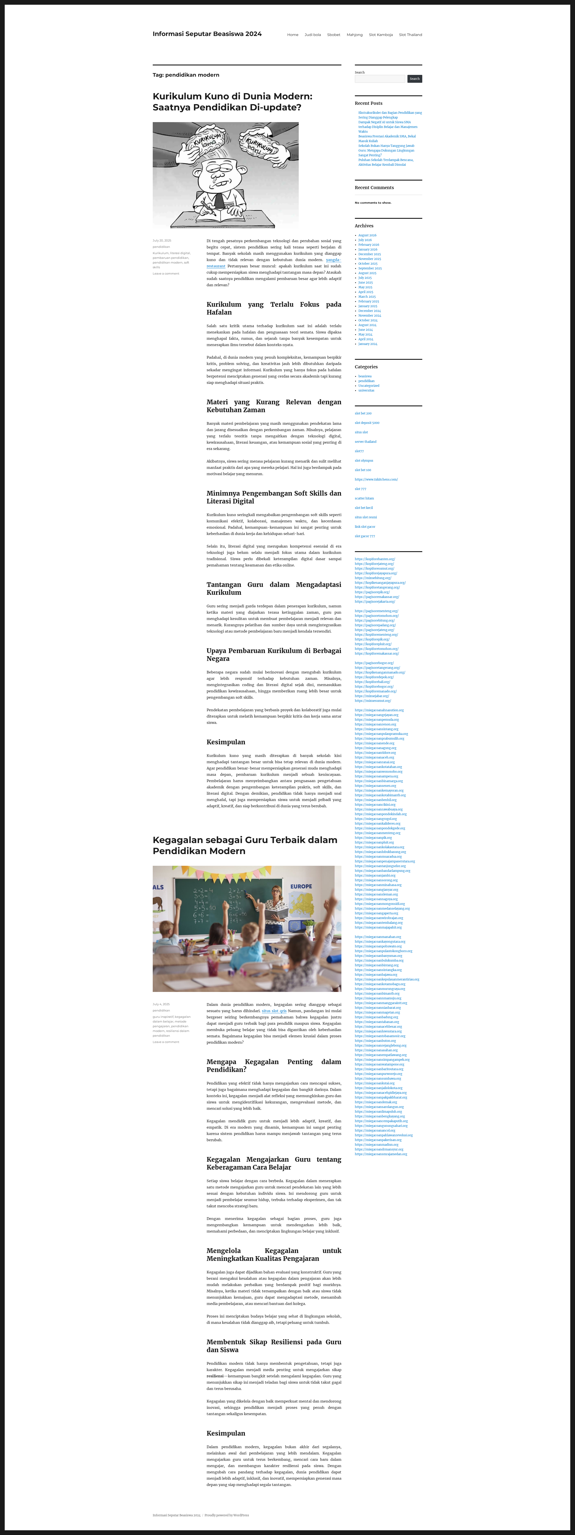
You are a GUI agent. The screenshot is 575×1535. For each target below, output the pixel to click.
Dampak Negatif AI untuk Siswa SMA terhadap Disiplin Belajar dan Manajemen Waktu (388, 127)
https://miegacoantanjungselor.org (380, 866)
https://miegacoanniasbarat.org (378, 1008)
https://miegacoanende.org (374, 743)
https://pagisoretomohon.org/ (377, 616)
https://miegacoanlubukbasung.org (380, 852)
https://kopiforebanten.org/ (375, 559)
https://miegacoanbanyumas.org (378, 956)
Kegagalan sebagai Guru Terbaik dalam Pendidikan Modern (245, 845)
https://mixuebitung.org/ (373, 578)
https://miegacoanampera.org (376, 776)
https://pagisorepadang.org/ (375, 625)
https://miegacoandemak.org (376, 1102)
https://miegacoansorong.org (376, 880)
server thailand (365, 442)
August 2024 (367, 325)
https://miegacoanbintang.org (377, 965)
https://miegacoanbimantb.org (377, 994)
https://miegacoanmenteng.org (377, 833)
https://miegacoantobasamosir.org (380, 1036)
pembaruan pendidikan (170, 258)
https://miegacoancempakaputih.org (381, 1121)
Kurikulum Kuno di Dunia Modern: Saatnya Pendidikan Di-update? (232, 102)
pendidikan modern (168, 262)
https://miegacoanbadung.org (376, 1017)
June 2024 (365, 330)
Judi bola (313, 35)
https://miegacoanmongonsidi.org (380, 904)
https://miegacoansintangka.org (378, 970)
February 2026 (368, 245)
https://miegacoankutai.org (375, 1083)
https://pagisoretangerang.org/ (377, 668)
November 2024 (369, 316)
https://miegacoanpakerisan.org (378, 1140)
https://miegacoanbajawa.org (376, 975)
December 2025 (369, 254)
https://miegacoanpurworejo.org (378, 1074)
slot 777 (360, 489)
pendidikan (161, 246)
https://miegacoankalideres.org (377, 824)
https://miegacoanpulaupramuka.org (381, 734)
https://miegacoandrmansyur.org (379, 1149)
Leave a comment (166, 273)
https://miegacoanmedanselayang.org (382, 909)
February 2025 (368, 301)
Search (360, 72)
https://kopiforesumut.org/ (374, 569)
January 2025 (367, 306)
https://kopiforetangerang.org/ (377, 587)
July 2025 (365, 278)
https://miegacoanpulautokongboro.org (383, 951)
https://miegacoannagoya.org (376, 899)
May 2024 (365, 334)
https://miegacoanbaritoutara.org (379, 1069)
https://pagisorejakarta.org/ (375, 602)
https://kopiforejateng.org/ (374, 564)
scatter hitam (364, 498)
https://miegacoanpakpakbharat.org (381, 1097)
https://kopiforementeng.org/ (376, 635)
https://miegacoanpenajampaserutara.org (385, 861)
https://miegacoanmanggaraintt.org (381, 1003)
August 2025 (367, 273)
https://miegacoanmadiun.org (376, 1145)
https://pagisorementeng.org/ (376, 611)
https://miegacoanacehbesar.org (378, 1027)
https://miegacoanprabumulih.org (379, 739)
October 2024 (368, 320)
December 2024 (369, 311)
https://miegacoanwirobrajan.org (379, 918)
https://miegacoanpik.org (373, 838)
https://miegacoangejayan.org (376, 715)
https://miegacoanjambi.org (375, 875)
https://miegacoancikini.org (375, 805)
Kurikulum (161, 253)
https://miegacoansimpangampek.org (382, 1060)
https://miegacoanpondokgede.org (380, 828)
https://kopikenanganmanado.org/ (380, 672)
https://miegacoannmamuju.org (378, 998)
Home (293, 35)
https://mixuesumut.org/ (373, 701)
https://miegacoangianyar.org (376, 890)
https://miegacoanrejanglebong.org (381, 1045)
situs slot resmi (366, 517)
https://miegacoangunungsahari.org (381, 1126)
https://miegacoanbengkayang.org (380, 1116)
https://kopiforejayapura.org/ (376, 573)
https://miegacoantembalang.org (379, 923)
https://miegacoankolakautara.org (379, 847)
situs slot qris (274, 1011)
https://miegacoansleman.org (376, 894)
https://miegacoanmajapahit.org (378, 927)
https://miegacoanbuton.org (375, 1041)
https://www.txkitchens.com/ (376, 479)
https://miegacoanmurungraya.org (380, 989)
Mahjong (355, 35)
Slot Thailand (410, 35)
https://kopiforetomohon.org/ (377, 649)
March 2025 (367, 297)
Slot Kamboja (381, 35)
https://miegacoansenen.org (375, 786)
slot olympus (364, 461)
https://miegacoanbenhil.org (376, 800)
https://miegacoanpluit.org (374, 842)
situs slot (361, 432)
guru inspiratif (163, 1016)
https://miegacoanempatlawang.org (381, 1055)
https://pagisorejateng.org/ (374, 630)
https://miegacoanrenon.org (375, 724)
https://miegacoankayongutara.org (380, 942)
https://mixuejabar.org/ (372, 696)
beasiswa (365, 376)
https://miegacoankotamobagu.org (380, 984)
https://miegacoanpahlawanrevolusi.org (384, 1135)
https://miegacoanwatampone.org (379, 1064)
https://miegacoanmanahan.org (378, 937)
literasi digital (180, 253)
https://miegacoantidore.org (375, 753)
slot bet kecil (364, 508)
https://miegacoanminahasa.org (378, 885)
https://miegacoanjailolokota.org (378, 1088)
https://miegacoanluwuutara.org (378, 1031)
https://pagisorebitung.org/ (375, 620)
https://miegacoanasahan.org (376, 1050)
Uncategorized (368, 386)
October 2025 (368, 264)
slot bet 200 (363, 413)
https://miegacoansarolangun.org (379, 1107)
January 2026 (368, 249)
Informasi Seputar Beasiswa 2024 (207, 34)
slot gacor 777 (365, 536)
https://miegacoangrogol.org (376, 819)
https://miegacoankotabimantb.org (380, 795)
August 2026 (367, 235)
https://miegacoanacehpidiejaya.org (381, 1093)
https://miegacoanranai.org (375, 762)
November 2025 (369, 259)
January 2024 (367, 344)
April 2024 (365, 339)
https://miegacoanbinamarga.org (379, 781)
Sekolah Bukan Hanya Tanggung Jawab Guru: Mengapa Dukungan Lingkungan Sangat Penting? (386, 150)
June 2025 (365, 282)
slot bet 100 (363, 470)
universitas (366, 390)
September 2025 (370, 268)
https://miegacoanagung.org (375, 748)
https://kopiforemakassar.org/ (377, 654)
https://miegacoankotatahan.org (378, 767)
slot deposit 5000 (367, 423)
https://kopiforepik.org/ (372, 639)
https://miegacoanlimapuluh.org (378, 1112)
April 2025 (365, 292)
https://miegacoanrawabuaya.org (379, 809)
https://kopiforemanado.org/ (376, 691)
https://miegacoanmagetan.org (377, 1012)
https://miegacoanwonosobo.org (378, 772)
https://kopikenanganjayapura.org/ (380, 583)
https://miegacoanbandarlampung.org (382, 871)
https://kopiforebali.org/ (372, 682)
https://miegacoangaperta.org (376, 913)
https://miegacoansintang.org (376, 729)
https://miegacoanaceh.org (374, 757)
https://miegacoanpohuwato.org (378, 946)
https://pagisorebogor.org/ (374, 663)
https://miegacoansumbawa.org (378, 1079)
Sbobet (334, 35)
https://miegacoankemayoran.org (379, 790)
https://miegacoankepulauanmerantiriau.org (387, 979)
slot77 (359, 451)
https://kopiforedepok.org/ (374, 677)
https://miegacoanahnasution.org (379, 710)
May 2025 (365, 287)
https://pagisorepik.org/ (372, 592)
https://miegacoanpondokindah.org (381, 814)
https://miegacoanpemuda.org (377, 720)
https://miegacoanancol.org (375, 1130)
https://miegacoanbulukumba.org (379, 960)
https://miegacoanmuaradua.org (378, 857)
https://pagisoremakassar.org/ (377, 597)
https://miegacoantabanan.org (377, 1022)
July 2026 (365, 240)
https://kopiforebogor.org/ (374, 687)
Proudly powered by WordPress (227, 1515)
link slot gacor (365, 527)
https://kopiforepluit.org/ (373, 644)
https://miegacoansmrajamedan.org (381, 1154)
